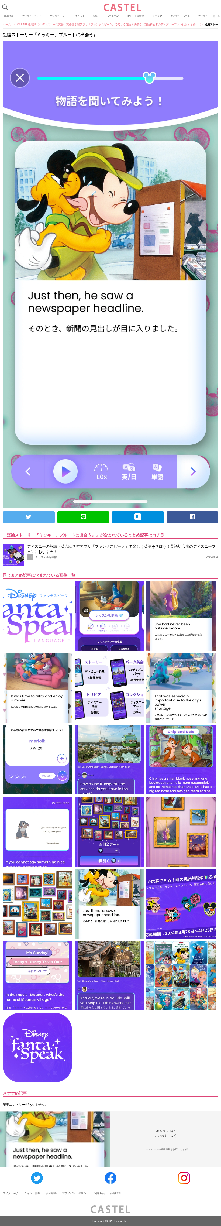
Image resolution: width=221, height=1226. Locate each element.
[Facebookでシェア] (193, 517)
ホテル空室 (112, 16)
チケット (80, 16)
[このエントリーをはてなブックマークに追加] (138, 517)
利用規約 (99, 1193)
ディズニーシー (58, 16)
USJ (95, 16)
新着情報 (9, 16)
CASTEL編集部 (135, 16)
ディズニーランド (32, 16)
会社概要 (51, 1193)
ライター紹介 (11, 1193)
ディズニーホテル (180, 16)
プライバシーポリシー (75, 1193)
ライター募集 (32, 1193)
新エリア (157, 16)
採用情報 (115, 1193)
